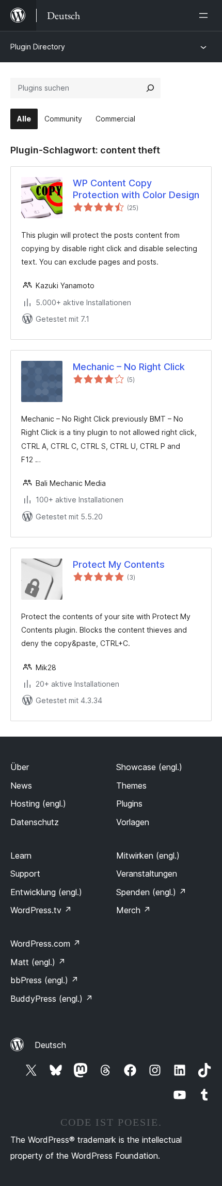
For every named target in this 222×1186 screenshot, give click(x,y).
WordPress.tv (41, 910)
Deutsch (50, 1045)
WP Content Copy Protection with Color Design (136, 189)
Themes (131, 785)
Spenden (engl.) (151, 892)
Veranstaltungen (146, 873)
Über (19, 767)
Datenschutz (34, 822)
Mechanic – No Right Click (129, 366)
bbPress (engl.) (44, 980)
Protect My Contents (119, 564)
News (21, 785)
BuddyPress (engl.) (51, 998)
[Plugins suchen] (150, 88)
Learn (20, 855)
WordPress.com (45, 943)
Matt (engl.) (38, 962)
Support (25, 873)
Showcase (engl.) (149, 767)
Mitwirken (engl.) (148, 855)
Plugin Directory (37, 46)
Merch (133, 910)
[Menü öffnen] (205, 15)
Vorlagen (132, 822)
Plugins (129, 803)
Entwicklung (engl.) (46, 892)
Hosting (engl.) (38, 803)
